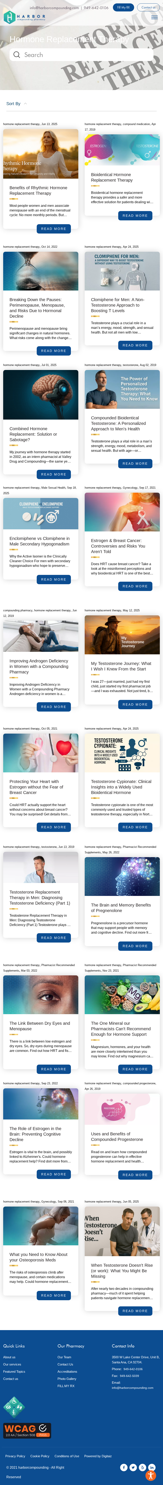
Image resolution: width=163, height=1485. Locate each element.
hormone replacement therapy (21, 487)
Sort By (14, 103)
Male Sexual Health (53, 487)
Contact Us (65, 1364)
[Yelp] (142, 1467)
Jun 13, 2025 (49, 124)
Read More (56, 580)
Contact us (148, 7)
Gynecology (130, 487)
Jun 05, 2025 (131, 1201)
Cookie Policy (39, 1456)
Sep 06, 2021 (66, 1201)
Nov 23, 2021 (111, 970)
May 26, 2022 (111, 852)
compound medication (136, 124)
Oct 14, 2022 (49, 246)
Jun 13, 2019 (66, 846)
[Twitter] (133, 1467)
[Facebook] (124, 1467)
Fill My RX (123, 7)
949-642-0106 (96, 7)
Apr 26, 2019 (92, 1088)
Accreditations (67, 1371)
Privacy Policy (15, 1456)
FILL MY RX (66, 1386)
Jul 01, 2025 (48, 365)
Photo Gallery (67, 1379)
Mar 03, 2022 (29, 970)
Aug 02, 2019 (148, 365)
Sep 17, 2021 (147, 487)
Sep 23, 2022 (49, 1083)
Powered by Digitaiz (98, 1456)
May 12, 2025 (131, 610)
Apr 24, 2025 (131, 246)
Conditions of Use (67, 1456)
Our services (12, 1364)
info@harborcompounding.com (54, 7)
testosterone (130, 365)
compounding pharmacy (17, 610)
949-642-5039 (129, 1376)
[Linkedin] (152, 1467)
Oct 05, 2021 (49, 728)
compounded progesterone (139, 1083)
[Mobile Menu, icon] (154, 16)
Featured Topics (14, 1371)
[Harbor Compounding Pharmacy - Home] (24, 17)
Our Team (64, 1357)
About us (9, 1357)
